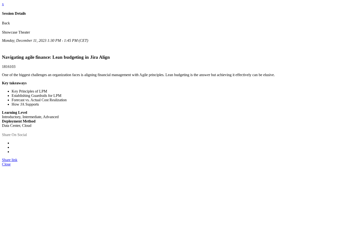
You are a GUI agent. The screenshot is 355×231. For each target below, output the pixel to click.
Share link (9, 160)
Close (6, 164)
